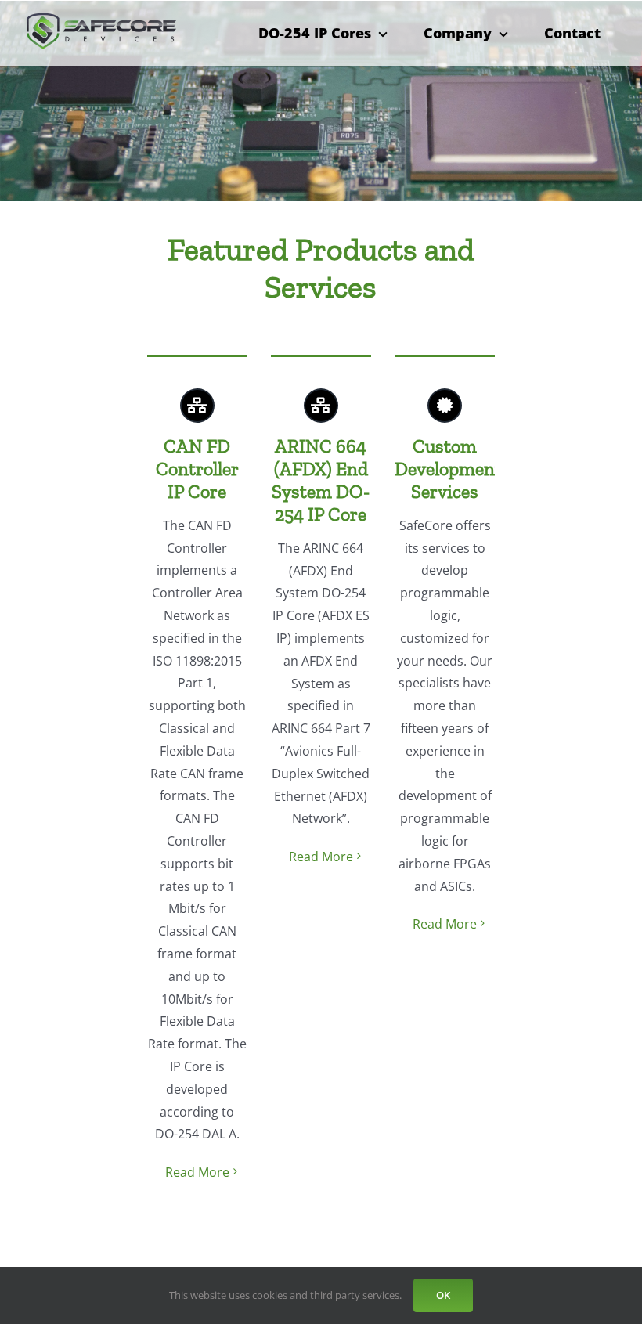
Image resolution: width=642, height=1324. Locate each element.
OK (443, 1295)
